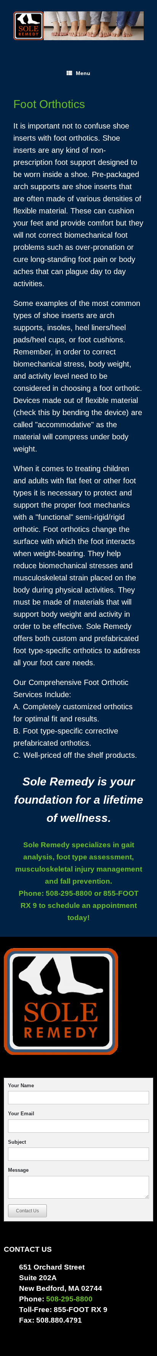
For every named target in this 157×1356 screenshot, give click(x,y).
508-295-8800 (68, 893)
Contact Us (27, 1210)
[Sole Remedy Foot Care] (78, 25)
